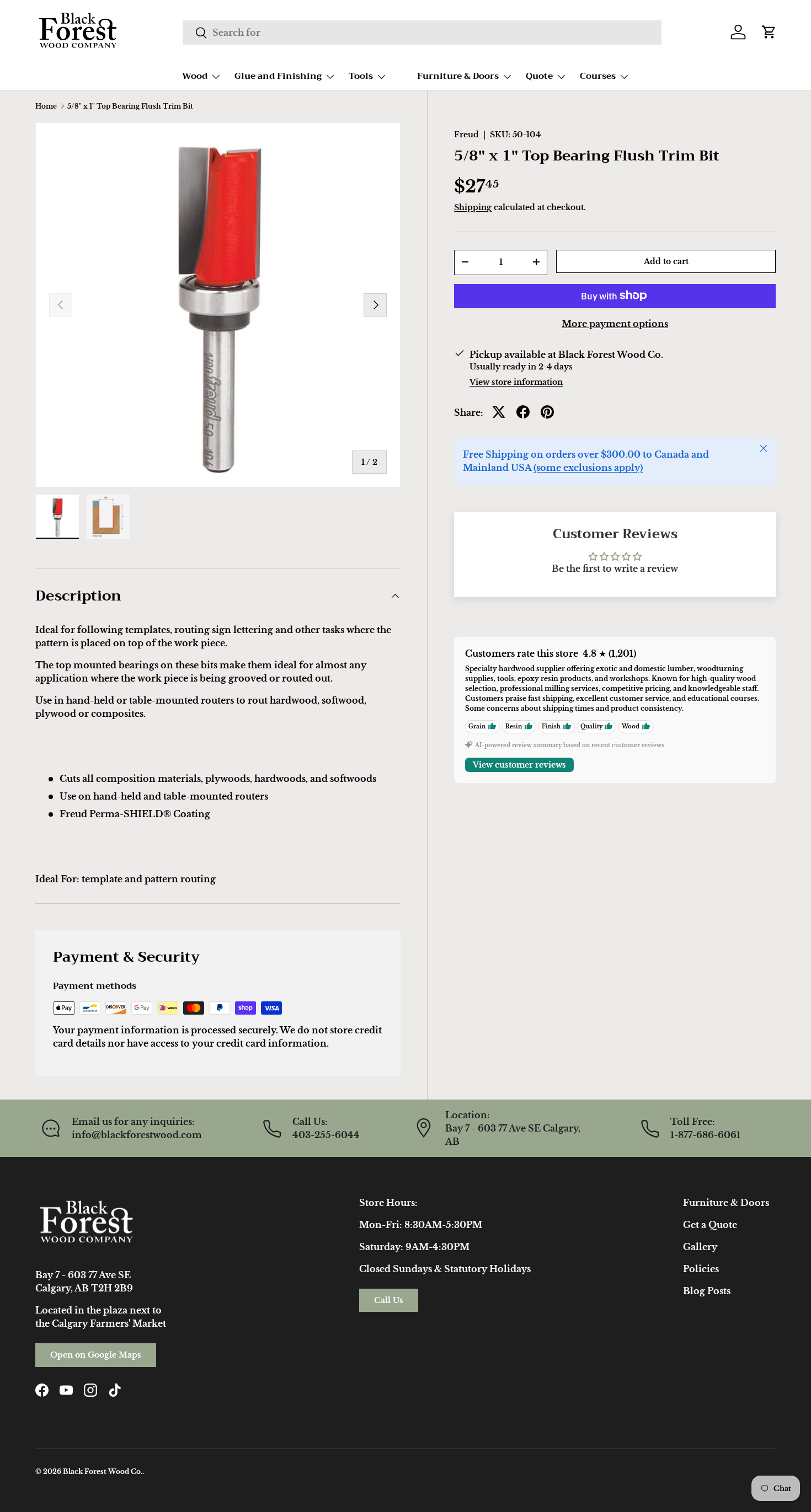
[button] (769, 32)
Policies (701, 1268)
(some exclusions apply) (588, 467)
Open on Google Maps (95, 1355)
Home (46, 106)
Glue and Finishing (278, 76)
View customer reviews (519, 764)
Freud (466, 135)
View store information (516, 382)
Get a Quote (710, 1224)
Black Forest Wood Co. (102, 1471)
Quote (539, 76)
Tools (361, 76)
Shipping (473, 207)
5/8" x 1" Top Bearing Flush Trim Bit (130, 106)
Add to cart (666, 261)
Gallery (700, 1246)
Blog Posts (706, 1290)
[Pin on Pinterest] (547, 412)
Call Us (388, 1300)
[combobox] (422, 32)
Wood (194, 76)
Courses (598, 76)
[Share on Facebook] (523, 412)
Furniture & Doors (458, 76)
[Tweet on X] (499, 412)
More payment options (615, 323)
